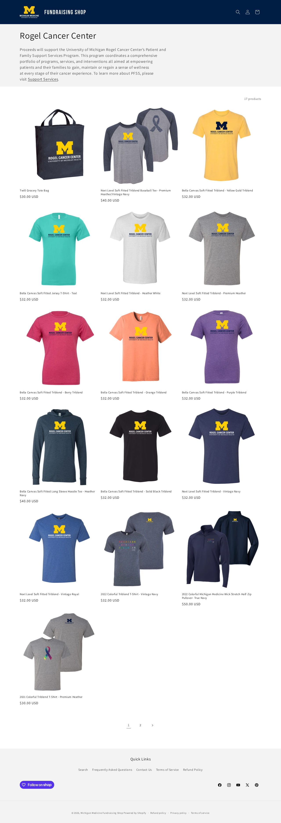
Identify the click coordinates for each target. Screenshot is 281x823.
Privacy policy (178, 812)
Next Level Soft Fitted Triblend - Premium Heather (214, 293)
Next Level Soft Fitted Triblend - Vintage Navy (211, 491)
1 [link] (129, 725)
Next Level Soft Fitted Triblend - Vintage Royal (49, 594)
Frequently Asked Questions (112, 770)
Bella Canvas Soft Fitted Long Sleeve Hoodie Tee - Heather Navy (57, 493)
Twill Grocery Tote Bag (34, 190)
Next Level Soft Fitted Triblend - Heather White (130, 293)
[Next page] (152, 725)
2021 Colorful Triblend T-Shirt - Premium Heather (51, 697)
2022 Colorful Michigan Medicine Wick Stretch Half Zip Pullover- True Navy (217, 596)
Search (83, 770)
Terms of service (200, 812)
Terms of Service (167, 770)
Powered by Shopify (135, 812)
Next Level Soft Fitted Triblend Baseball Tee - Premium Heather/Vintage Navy (136, 192)
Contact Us (144, 770)
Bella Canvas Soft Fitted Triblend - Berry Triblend (51, 392)
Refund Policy (193, 770)
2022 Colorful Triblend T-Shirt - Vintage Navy (129, 594)
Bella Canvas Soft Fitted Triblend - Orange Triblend (134, 392)
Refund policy (158, 812)
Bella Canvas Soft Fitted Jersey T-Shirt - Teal (48, 293)
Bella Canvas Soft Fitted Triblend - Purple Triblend (214, 392)
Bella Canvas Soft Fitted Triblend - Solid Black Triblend (136, 491)
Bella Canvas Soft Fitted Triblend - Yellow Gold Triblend (217, 190)
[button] (238, 12)
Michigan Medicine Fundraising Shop (102, 812)
